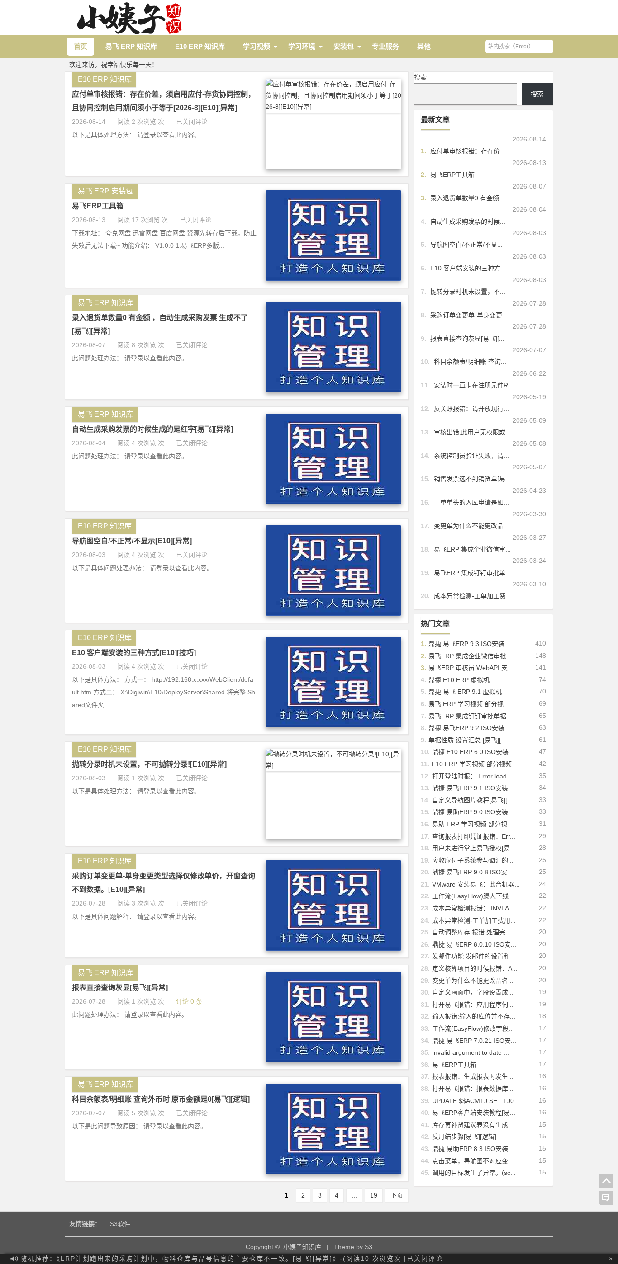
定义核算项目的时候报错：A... (475, 968)
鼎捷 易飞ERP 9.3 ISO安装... (469, 643)
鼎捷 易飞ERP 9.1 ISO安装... (472, 788)
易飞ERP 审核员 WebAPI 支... (470, 667)
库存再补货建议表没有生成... (472, 1124)
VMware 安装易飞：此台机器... (476, 884)
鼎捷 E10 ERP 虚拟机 (459, 680)
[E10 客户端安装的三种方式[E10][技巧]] (333, 725)
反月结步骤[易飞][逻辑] (464, 1136)
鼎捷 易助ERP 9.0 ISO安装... (472, 812)
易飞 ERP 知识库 (131, 46)
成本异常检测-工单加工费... (472, 595)
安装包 (343, 46)
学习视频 (256, 46)
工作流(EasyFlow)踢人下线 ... (474, 896)
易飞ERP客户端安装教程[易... (473, 1112)
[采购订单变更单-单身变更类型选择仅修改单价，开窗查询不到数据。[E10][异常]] (333, 948)
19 (373, 1195)
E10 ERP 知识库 (200, 46)
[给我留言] (606, 1198)
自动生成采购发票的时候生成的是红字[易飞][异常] (152, 429)
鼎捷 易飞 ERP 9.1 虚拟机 (465, 691)
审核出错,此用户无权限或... (472, 432)
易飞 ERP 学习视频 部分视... (468, 703)
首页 (80, 46)
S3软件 (120, 1223)
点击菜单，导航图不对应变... (472, 1161)
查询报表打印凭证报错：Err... (473, 836)
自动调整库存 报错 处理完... (471, 932)
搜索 (420, 77)
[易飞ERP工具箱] (333, 278)
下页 (396, 1195)
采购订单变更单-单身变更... (469, 315)
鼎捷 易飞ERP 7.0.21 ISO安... (474, 1040)
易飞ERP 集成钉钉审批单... (472, 572)
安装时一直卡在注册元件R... (473, 385)
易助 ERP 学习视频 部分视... (472, 824)
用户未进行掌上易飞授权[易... (473, 848)
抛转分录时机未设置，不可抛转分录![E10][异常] (149, 764)
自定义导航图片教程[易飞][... (472, 800)
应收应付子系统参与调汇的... (472, 860)
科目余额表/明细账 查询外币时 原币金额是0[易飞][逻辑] (161, 1099)
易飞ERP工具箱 (98, 206)
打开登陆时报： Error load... (472, 776)
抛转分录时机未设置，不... (467, 291)
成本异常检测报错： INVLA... (473, 908)
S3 (368, 1246)
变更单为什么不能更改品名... (472, 980)
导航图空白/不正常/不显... (466, 244)
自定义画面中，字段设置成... (472, 992)
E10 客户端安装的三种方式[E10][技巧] (134, 652)
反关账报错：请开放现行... (471, 408)
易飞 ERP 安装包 (105, 191)
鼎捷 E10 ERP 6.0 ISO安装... (473, 751)
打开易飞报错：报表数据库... (472, 1088)
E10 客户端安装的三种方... (468, 268)
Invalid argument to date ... (470, 1052)
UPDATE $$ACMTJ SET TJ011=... (481, 1100)
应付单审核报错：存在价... (467, 151)
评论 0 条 (189, 1001)
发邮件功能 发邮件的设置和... (473, 956)
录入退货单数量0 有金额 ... (468, 198)
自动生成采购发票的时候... (467, 221)
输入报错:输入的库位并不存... (473, 1016)
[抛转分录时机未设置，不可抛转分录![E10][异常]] (333, 765)
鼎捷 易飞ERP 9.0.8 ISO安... (472, 872)
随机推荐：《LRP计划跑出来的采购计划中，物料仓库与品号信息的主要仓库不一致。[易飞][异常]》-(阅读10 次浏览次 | (231, 1258)
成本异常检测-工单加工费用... (474, 920)
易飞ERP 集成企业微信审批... (470, 656)
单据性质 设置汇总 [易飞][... (467, 740)
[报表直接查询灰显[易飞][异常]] (333, 1060)
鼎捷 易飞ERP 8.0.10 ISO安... (474, 944)
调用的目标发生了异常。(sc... (474, 1172)
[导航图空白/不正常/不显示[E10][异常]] (333, 613)
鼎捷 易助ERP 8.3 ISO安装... (472, 1148)
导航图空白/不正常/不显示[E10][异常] (132, 541)
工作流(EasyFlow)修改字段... (473, 1028)
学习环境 (301, 46)
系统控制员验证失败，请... (471, 455)
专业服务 (385, 46)
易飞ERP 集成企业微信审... (472, 549)
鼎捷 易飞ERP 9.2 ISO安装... (469, 727)
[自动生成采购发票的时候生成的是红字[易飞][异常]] (333, 501)
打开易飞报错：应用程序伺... (472, 1004)
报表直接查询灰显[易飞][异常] (120, 987)
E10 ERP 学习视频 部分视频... (474, 764)
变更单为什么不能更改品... (471, 525)
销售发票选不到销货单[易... (472, 478)
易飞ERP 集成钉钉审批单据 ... (470, 716)
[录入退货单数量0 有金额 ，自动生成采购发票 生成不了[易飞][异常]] (333, 390)
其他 (424, 46)
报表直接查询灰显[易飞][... (467, 338)
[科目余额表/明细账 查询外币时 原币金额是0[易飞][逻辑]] (333, 1171)
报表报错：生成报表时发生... (472, 1076)
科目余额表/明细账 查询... (470, 361)
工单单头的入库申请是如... (471, 502)
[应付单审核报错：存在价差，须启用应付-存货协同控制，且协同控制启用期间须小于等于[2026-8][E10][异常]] (333, 106)
